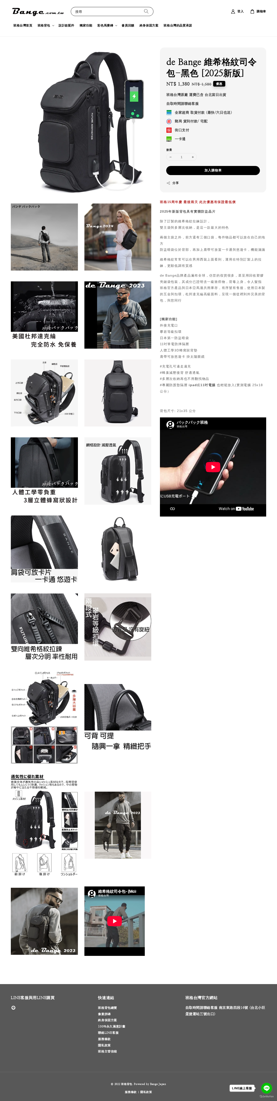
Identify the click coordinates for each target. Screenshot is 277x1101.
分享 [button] (175, 183)
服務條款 (104, 1039)
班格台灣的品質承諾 (178, 25)
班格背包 (44, 25)
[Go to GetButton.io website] (267, 1096)
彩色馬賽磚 (105, 25)
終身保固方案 (149, 25)
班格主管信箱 (107, 1051)
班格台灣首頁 (22, 25)
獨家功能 (86, 25)
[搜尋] (146, 11)
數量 (169, 149)
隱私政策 (104, 1045)
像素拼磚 (104, 1014)
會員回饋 (128, 25)
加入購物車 (213, 170)
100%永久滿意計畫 (111, 1026)
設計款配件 (66, 25)
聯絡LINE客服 (108, 1032)
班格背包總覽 (107, 1007)
